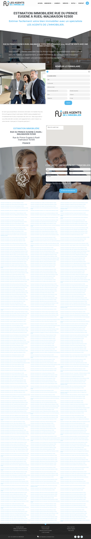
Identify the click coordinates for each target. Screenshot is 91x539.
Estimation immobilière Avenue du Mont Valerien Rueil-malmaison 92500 (15, 439)
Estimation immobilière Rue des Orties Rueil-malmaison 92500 (13, 392)
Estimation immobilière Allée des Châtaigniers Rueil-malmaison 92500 (14, 210)
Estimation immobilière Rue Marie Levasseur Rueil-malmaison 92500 (14, 311)
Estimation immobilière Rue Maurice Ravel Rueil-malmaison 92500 (43, 289)
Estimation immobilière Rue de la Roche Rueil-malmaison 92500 (13, 247)
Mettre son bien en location (20, 528)
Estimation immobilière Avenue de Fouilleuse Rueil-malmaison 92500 (73, 231)
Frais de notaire (45, 528)
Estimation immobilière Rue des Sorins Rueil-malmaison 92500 (72, 284)
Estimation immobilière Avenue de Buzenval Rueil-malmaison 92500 (44, 479)
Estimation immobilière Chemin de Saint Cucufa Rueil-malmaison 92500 (74, 335)
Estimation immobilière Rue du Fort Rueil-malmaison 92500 (71, 352)
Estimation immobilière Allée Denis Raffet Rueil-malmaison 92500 (73, 515)
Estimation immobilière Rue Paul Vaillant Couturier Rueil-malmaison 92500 (74, 251)
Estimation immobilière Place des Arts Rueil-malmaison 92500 (43, 251)
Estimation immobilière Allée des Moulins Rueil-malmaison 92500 (43, 249)
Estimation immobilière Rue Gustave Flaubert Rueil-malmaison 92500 (14, 402)
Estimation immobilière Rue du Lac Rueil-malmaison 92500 (12, 206)
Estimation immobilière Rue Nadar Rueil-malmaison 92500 (71, 342)
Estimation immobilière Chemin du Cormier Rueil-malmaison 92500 (14, 217)
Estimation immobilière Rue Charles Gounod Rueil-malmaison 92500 (44, 469)
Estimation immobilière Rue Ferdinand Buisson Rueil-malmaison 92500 (14, 306)
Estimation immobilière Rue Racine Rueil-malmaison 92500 (42, 390)
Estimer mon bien (45, 527)
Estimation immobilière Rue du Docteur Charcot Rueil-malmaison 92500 (74, 425)
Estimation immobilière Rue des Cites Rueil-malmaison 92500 (72, 240)
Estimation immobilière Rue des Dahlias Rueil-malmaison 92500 (43, 336)
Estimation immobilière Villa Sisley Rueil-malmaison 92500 (12, 378)
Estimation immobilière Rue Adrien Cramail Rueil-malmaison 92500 (44, 350)
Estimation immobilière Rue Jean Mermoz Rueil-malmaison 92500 (13, 319)
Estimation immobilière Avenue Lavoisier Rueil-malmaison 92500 (13, 444)
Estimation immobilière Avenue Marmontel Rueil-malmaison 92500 (14, 463)
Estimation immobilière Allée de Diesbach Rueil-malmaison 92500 (73, 390)
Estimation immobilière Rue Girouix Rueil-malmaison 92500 (42, 361)
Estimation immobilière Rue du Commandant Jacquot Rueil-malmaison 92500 (44, 208)
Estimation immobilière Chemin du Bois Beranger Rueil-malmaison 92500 (45, 258)
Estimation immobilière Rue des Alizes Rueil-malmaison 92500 (72, 292)
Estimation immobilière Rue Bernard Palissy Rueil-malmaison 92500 (73, 325)
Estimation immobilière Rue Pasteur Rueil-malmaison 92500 (72, 415)
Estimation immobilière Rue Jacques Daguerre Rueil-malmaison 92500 (14, 467)
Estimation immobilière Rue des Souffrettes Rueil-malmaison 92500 (44, 376)
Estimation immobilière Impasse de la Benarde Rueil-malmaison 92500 (74, 315)
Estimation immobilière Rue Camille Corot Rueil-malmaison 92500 (43, 202)
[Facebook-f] (75, 537)
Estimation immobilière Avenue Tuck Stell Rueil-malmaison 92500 (43, 503)
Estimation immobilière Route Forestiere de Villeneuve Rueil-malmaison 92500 (15, 508)
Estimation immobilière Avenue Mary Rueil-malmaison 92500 (12, 338)
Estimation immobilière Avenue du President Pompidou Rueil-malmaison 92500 (45, 245)
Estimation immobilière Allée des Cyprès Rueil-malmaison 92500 (43, 261)
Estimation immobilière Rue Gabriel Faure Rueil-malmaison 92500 (73, 348)
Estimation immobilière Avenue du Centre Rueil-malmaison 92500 (13, 513)
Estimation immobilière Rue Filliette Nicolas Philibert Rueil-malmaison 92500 (15, 520)
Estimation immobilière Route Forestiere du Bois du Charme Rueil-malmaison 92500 (14, 235)
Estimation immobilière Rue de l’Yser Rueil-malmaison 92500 (42, 345)
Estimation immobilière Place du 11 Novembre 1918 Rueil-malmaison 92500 (75, 373)
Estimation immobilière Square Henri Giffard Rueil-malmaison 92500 (73, 356)
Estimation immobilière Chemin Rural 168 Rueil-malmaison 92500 (13, 304)
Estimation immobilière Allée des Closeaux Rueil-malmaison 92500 (73, 278)
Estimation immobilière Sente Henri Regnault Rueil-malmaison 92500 (14, 251)
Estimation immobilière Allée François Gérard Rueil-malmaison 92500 (73, 516)
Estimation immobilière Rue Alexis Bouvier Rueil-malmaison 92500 (43, 330)
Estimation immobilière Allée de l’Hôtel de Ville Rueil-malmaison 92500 (74, 459)
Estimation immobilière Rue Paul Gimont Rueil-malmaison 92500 (73, 518)
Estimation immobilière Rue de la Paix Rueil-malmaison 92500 (43, 433)
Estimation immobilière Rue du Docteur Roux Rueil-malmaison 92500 (14, 299)
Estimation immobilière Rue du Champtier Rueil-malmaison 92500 (13, 499)
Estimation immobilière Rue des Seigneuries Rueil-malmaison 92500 (14, 518)
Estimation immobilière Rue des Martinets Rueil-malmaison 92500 (13, 400)
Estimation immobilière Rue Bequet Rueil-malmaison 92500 (12, 220)
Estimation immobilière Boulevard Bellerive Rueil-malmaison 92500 (73, 464)
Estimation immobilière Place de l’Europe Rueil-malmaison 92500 (13, 406)
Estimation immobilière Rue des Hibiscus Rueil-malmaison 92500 (13, 461)
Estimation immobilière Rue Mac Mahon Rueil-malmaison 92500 (13, 278)
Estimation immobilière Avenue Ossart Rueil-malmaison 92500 (13, 239)
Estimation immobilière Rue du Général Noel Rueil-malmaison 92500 (73, 233)
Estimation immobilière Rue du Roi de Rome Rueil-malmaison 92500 (14, 511)
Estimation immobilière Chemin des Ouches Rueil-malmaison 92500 (44, 383)
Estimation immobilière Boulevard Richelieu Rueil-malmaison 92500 (44, 459)
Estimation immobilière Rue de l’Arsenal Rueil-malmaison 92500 (43, 237)
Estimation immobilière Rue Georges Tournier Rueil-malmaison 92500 (44, 407)
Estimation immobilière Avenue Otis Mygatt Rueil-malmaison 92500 (44, 254)
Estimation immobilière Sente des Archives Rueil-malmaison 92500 (14, 383)
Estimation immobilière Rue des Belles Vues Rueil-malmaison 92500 (14, 291)
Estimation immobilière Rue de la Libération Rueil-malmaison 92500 (73, 229)
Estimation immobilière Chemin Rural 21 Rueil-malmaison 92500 (72, 319)
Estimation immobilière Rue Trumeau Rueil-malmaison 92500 (42, 373)
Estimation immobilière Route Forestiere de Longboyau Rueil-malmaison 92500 (74, 419)
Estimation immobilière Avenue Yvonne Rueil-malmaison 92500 (13, 297)
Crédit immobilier (45, 532)
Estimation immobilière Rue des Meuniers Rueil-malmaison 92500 (13, 261)
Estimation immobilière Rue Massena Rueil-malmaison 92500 (72, 509)
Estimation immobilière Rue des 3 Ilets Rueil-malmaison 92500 (72, 406)
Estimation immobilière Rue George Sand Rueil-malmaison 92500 (13, 263)
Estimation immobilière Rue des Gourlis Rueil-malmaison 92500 (72, 423)
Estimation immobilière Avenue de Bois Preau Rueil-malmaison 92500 (74, 202)
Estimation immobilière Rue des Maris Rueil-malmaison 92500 (43, 426)
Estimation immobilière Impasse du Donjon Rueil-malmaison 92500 (44, 291)
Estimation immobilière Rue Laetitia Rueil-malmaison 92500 (12, 396)
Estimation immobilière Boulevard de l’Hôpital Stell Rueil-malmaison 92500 (74, 407)
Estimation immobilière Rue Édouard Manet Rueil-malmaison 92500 (14, 204)
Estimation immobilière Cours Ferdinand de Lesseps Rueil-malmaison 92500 (45, 442)
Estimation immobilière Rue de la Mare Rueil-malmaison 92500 (43, 276)
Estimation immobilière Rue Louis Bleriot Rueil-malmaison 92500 (43, 432)
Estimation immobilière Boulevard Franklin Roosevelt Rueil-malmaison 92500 (14, 470)
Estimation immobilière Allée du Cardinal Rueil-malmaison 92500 (73, 386)
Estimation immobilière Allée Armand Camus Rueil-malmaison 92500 (14, 347)
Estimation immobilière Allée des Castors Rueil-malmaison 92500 (13, 516)
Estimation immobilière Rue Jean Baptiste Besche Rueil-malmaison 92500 (74, 378)
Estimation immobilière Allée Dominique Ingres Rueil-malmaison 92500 (44, 513)
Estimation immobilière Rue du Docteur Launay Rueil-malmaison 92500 (44, 329)
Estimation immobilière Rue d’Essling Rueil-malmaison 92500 (12, 355)
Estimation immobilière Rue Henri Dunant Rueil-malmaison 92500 (73, 444)
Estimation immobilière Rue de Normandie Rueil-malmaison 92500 (44, 381)
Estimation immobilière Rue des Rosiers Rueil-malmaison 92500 (72, 463)
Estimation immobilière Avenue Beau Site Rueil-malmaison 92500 (73, 239)
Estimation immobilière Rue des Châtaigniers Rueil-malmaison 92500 (14, 390)
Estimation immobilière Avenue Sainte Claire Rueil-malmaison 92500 (14, 245)
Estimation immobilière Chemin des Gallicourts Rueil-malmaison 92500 (44, 404)
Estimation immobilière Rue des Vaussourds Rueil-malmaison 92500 (44, 494)
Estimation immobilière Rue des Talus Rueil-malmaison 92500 (72, 488)
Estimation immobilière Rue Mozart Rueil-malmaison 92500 (42, 355)
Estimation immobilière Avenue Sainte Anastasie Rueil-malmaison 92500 (45, 483)
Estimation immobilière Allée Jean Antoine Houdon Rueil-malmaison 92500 (75, 461)
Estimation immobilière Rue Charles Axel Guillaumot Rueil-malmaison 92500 (75, 473)
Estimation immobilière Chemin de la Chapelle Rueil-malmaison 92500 (14, 207)
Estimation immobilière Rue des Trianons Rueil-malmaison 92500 (43, 481)
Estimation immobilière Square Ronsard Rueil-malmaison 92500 (72, 485)
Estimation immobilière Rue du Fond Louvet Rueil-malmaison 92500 (73, 513)
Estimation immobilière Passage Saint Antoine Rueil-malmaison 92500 (74, 404)
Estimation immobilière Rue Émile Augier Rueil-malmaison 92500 (73, 499)
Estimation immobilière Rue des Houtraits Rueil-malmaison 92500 (13, 370)
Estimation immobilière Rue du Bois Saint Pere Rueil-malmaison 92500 (74, 323)
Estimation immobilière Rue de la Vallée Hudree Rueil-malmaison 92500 (15, 313)
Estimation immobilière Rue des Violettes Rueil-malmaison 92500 (13, 473)
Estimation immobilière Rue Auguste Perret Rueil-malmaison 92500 (73, 343)
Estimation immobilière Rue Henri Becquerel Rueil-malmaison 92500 (14, 457)
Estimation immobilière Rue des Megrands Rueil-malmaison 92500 (14, 233)
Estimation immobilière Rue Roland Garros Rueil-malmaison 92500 (44, 316)
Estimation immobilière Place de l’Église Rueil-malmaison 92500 (13, 227)
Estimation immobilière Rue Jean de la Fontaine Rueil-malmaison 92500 (74, 243)
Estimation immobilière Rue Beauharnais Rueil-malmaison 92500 (13, 430)
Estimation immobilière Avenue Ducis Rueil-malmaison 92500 (72, 206)
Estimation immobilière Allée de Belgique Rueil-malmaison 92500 (43, 223)
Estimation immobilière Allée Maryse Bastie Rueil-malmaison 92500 (14, 492)
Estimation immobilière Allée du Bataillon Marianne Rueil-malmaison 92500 (75, 421)
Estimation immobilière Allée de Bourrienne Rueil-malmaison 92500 (14, 315)
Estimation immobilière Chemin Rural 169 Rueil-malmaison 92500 (43, 428)
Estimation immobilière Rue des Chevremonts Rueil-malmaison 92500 (14, 259)
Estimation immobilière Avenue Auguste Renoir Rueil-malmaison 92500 (14, 501)
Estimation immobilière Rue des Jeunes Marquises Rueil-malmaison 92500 (45, 396)
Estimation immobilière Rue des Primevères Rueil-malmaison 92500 (44, 297)
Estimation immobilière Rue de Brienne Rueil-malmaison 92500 (13, 276)
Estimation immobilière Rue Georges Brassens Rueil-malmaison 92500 (74, 285)
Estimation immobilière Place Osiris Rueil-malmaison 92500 (72, 479)
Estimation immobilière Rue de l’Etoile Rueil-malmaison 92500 (43, 366)
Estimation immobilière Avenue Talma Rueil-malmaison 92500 (13, 421)
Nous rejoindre (71, 527)
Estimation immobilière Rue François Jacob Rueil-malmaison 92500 (43, 419)
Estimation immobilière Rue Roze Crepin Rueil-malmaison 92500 (73, 213)
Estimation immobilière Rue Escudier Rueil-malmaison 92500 (12, 274)
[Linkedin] (82, 537)
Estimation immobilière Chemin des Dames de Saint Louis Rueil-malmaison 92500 (45, 226)
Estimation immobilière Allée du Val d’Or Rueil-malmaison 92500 (13, 361)
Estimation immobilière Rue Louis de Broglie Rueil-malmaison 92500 (73, 221)
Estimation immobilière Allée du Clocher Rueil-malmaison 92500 (72, 481)
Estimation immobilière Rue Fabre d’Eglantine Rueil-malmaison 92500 (14, 376)
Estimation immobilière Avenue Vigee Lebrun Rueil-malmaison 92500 (14, 451)
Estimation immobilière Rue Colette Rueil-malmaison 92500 (12, 503)
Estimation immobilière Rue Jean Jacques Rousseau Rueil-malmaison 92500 (45, 364)
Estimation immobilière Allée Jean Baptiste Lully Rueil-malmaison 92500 (74, 394)
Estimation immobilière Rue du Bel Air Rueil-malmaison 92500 (43, 425)
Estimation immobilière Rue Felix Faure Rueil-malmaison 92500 (72, 396)
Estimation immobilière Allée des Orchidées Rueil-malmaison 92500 (44, 287)
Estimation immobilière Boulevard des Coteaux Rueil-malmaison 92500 (14, 432)
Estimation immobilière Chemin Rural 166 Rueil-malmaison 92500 (43, 421)
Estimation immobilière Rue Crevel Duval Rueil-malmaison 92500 (73, 492)
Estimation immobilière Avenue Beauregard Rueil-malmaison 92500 (44, 518)
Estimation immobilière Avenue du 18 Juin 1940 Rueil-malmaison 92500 (14, 449)
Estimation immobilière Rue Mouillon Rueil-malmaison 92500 (42, 292)
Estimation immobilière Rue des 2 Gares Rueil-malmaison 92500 (43, 279)
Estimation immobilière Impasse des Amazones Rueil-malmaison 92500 (44, 315)
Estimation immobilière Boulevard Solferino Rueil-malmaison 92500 (14, 269)
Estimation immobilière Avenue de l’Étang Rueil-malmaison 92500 (43, 269)
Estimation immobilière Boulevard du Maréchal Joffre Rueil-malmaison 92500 (74, 371)
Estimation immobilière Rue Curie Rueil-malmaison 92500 (12, 325)
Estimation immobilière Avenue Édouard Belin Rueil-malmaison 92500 (44, 415)
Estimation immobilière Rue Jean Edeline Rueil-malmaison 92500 (13, 340)
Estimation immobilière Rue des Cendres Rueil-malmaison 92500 (73, 294)
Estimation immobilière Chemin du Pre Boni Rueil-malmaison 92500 (73, 336)
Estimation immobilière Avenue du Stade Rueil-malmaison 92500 (73, 359)
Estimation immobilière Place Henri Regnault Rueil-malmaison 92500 (14, 214)
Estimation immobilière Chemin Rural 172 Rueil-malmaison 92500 (43, 505)
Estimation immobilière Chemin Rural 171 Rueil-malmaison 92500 (13, 213)
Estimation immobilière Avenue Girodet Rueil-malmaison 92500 (72, 381)
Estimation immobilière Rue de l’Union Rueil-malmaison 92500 (43, 342)
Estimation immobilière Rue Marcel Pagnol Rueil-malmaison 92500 (43, 204)
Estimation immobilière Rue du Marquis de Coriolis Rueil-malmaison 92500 (15, 475)
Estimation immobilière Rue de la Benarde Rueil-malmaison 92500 (43, 507)
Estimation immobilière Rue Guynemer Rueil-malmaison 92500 (72, 220)
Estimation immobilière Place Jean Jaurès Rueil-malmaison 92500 (73, 503)
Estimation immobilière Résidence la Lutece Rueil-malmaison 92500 (14, 329)
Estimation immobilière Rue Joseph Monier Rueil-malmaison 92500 (73, 309)
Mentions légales (71, 528)
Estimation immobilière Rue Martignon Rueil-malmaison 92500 (72, 329)
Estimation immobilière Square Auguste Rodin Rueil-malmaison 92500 (44, 417)
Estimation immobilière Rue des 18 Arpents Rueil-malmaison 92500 (44, 272)
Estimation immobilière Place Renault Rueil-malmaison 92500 (72, 272)
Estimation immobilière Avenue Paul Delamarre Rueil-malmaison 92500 (15, 335)
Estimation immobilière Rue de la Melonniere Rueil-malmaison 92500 (44, 499)
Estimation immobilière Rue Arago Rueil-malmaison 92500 (71, 489)
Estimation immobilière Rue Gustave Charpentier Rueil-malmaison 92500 (45, 406)
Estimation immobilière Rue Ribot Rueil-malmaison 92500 (71, 340)
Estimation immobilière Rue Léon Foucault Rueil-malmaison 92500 (43, 402)
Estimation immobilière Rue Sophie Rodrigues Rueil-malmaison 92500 (44, 217)
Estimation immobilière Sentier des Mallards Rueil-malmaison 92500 (14, 477)
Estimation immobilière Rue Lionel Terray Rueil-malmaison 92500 (43, 464)
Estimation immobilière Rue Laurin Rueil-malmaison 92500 (12, 202)
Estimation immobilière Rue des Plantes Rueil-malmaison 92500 (72, 311)
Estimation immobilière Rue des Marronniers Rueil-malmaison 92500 (73, 442)
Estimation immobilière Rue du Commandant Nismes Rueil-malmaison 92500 (74, 218)
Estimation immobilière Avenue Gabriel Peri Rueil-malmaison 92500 (44, 256)
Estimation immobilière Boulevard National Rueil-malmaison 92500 (44, 511)
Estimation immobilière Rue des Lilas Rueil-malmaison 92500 (12, 368)
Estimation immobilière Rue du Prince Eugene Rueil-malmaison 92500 (14, 292)
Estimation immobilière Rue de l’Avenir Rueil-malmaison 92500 (43, 515)
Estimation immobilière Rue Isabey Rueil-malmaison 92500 (42, 423)
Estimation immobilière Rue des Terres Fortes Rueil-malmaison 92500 (74, 453)
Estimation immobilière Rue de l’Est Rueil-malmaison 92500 (42, 278)
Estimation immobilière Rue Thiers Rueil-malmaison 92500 (42, 247)
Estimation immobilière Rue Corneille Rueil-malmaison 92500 (42, 296)
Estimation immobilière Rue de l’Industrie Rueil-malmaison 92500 (43, 444)
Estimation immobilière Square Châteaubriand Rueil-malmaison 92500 (44, 411)
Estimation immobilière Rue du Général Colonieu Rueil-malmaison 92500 (15, 342)
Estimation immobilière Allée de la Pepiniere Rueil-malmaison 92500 (44, 492)
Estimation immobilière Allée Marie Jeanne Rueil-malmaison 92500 (43, 301)
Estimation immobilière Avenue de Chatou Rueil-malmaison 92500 (43, 239)
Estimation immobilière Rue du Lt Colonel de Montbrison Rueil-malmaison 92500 (74, 317)
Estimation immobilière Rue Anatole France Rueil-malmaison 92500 (73, 247)
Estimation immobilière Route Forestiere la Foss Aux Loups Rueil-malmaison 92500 (45, 241)
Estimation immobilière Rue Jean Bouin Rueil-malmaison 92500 (43, 445)
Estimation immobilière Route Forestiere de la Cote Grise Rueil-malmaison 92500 (75, 434)
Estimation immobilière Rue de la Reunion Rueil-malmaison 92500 (13, 316)
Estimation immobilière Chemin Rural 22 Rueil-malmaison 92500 (43, 263)
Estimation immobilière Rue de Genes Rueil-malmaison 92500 (72, 271)
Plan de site (71, 530)
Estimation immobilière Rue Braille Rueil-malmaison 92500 (71, 234)
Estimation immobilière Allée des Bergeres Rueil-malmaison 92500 (14, 522)
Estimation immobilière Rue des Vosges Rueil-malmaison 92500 (13, 352)
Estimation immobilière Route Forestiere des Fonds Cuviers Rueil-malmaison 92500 (73, 384)
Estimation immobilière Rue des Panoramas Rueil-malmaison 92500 (73, 301)
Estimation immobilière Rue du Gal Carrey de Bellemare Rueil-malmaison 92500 (45, 388)
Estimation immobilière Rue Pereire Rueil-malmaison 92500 (12, 364)
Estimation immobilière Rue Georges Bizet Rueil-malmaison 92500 (73, 511)
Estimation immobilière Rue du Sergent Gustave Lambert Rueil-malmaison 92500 (15, 419)
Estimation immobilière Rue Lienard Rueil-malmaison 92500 (72, 338)
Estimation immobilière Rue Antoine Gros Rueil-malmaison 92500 (73, 428)
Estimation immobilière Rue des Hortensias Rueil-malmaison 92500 (44, 392)
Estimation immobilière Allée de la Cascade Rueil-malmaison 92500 (14, 271)
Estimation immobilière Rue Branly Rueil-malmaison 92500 (71, 361)
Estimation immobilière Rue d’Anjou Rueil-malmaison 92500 (12, 366)
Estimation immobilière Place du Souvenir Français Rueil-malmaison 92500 (45, 325)
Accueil (40, 3)
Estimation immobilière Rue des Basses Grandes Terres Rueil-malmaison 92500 (45, 413)
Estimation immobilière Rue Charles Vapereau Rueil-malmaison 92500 (74, 350)
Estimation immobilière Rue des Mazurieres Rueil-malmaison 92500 (44, 457)
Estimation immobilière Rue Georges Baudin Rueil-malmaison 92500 (44, 231)
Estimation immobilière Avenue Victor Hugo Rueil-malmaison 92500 (73, 362)
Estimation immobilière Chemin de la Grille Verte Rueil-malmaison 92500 (45, 243)
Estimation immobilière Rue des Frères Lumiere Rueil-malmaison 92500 (15, 433)
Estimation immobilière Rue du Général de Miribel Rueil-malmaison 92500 (15, 362)
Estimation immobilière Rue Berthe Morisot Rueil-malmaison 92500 (44, 455)
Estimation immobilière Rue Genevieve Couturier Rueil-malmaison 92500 (45, 522)
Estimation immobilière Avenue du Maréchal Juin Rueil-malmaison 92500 (74, 364)
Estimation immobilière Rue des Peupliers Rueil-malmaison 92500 (13, 411)
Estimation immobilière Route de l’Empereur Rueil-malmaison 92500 (14, 296)
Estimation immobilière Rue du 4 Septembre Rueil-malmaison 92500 (73, 303)
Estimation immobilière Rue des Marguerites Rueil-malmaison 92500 (14, 252)
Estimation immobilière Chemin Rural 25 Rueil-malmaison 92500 (72, 345)
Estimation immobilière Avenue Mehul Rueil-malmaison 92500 (43, 449)
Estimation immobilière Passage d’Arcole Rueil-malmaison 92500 (73, 204)
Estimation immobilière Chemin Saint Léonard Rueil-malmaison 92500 (44, 473)
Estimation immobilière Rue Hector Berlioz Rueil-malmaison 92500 (44, 436)
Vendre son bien (20, 527)
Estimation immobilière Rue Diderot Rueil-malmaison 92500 (42, 497)
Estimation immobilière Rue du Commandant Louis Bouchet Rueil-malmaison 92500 (73, 208)
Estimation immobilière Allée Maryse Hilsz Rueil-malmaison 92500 (43, 299)
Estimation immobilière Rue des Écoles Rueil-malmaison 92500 (43, 453)
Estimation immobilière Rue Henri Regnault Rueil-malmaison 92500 (44, 306)
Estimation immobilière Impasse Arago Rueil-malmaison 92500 (43, 359)
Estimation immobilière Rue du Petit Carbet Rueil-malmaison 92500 (73, 269)
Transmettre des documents (20, 530)
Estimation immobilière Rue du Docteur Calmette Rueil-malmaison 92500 (15, 258)
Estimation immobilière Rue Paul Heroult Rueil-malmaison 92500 (73, 457)
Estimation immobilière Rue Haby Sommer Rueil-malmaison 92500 (73, 449)
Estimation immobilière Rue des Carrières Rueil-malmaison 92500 (73, 494)
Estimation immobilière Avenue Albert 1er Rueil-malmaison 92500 (73, 417)
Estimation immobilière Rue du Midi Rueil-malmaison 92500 (72, 376)
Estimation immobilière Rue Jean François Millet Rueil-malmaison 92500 (44, 451)
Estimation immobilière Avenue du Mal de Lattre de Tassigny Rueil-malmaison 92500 (73, 393)
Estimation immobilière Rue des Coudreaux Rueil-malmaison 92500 (44, 347)
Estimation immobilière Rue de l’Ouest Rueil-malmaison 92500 (43, 394)
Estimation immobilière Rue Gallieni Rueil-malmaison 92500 (72, 296)
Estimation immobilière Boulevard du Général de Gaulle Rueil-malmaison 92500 (45, 399)
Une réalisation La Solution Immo (46, 536)
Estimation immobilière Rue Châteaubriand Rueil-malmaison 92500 (14, 497)
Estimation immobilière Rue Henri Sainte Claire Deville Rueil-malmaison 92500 (74, 367)
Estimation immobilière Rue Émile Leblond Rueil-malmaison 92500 (43, 321)
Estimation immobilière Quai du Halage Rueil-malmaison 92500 (13, 398)
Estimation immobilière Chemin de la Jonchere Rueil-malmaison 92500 (14, 386)
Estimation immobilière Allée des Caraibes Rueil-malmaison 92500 (73, 380)
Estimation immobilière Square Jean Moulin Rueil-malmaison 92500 (14, 281)
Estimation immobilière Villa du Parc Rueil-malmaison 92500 (72, 447)
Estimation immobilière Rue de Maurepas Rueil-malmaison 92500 (13, 243)
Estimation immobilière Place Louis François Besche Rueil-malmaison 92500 (75, 355)
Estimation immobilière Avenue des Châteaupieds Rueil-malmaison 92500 (74, 313)
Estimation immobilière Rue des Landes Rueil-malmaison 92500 (13, 348)
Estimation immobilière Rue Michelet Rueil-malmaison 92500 (12, 509)
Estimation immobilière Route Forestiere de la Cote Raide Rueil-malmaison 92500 (75, 322)
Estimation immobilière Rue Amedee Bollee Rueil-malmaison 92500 (14, 237)
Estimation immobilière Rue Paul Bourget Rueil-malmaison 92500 (43, 488)
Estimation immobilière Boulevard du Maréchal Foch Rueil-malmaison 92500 (16, 412)
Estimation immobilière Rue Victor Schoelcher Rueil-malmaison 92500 (44, 313)
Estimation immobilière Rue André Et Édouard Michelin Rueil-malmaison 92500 (15, 309)
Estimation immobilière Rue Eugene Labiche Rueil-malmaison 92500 (14, 265)
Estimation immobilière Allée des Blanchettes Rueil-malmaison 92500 (73, 287)
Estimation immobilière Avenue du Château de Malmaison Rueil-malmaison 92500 (45, 353)
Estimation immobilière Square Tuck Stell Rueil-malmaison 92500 (43, 447)
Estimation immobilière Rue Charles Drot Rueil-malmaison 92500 (43, 400)
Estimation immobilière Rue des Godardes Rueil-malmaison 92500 (73, 374)
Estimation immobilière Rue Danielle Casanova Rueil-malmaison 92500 (44, 475)
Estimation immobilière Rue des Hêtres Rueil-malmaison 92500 (13, 240)
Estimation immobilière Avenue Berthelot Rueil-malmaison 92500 (73, 432)
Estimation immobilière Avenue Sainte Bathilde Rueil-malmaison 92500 (44, 303)
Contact (81, 3)
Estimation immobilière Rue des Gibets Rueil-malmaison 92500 (13, 301)
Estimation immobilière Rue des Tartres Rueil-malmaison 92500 (13, 423)
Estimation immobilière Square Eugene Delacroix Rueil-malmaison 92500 (74, 245)
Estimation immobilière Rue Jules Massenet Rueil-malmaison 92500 (44, 221)
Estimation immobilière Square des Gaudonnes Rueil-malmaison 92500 (45, 234)
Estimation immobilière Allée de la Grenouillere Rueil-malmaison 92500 (74, 426)
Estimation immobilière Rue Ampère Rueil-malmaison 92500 (42, 343)
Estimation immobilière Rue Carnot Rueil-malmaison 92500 (42, 477)
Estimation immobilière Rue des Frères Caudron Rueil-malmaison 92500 (15, 407)
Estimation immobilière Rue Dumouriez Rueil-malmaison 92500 (43, 378)
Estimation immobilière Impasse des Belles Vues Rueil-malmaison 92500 (74, 436)
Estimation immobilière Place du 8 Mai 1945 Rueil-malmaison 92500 (14, 471)
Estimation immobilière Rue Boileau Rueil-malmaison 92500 (12, 428)
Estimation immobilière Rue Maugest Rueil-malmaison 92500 (42, 304)
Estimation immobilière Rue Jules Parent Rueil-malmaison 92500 (43, 340)
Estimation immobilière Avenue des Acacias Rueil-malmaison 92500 (73, 225)
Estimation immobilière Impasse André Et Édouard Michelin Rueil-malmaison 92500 (73, 307)
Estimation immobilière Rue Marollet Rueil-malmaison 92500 (42, 430)
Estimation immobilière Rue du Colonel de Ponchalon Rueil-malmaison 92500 (74, 215)
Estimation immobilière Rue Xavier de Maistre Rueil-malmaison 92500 (73, 438)
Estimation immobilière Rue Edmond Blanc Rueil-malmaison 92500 (14, 442)
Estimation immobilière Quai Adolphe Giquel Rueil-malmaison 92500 (14, 343)
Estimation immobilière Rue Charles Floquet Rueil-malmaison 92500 (14, 374)
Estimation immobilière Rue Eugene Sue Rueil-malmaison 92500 (43, 206)
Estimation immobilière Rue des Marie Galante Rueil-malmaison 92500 (74, 274)
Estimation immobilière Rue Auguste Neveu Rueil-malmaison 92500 (73, 266)
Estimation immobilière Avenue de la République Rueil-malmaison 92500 (15, 256)
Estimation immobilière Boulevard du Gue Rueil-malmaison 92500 (73, 497)
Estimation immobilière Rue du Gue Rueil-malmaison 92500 (12, 223)
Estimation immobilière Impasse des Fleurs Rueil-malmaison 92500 (44, 362)
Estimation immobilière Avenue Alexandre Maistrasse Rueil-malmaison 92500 (14, 456)
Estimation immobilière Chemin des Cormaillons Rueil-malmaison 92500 (15, 515)
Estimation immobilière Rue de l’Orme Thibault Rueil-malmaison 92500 (74, 254)
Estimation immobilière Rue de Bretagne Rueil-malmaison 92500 (73, 327)
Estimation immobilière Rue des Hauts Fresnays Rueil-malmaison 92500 (15, 285)
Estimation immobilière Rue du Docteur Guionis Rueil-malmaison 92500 (74, 501)
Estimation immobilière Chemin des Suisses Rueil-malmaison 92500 (44, 323)
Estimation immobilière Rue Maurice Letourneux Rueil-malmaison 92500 (74, 483)
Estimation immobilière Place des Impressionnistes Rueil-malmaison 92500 (75, 304)
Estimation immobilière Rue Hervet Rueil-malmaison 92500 (12, 356)
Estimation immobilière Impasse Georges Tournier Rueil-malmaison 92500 (45, 214)
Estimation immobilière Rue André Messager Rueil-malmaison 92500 (44, 374)
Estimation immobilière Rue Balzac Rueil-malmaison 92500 (71, 402)
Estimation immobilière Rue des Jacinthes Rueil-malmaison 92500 (73, 475)
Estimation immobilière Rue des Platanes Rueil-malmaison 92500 (13, 505)
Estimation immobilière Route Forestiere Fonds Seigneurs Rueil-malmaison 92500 (75, 521)
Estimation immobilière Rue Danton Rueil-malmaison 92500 (72, 387)
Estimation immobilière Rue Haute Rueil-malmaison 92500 (71, 400)
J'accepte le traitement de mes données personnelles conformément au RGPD (64, 183)
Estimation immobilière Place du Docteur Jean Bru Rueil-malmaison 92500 (15, 359)
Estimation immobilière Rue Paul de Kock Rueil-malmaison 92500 (13, 294)
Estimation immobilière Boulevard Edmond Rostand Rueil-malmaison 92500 (15, 425)
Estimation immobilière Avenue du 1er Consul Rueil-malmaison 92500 (44, 213)
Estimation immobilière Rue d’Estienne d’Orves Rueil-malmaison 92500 (14, 485)
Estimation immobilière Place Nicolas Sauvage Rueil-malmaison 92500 (14, 417)
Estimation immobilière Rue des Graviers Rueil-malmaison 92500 (43, 471)
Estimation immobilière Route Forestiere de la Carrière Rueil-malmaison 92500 (74, 440)
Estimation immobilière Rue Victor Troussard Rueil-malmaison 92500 (73, 276)
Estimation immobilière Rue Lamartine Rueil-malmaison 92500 (43, 266)
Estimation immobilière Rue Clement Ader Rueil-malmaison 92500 (13, 323)
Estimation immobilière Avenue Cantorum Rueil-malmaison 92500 (13, 387)
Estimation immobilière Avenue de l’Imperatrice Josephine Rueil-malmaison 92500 (45, 440)
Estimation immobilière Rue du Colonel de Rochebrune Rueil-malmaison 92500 (74, 211)
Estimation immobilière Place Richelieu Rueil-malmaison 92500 (72, 398)
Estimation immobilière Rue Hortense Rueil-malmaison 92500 (43, 489)
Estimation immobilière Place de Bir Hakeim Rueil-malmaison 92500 (14, 447)
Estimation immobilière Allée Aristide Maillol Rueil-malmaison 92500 (14, 287)
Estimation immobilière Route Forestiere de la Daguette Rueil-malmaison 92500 (74, 451)
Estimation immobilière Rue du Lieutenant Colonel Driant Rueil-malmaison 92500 (45, 502)
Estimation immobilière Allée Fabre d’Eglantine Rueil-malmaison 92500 (14, 415)
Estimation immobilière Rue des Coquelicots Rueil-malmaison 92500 (14, 404)
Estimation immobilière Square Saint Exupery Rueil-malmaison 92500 (14, 350)
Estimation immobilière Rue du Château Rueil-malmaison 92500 (43, 281)
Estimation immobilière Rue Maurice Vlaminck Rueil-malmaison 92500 (14, 496)
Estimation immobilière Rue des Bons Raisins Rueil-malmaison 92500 (14, 426)
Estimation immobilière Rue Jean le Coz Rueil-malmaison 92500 (72, 258)
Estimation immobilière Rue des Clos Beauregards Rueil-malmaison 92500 (74, 237)
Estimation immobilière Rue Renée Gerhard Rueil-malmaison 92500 (73, 332)
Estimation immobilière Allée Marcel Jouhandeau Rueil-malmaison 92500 (15, 279)
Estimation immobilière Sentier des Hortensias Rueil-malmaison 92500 (44, 220)
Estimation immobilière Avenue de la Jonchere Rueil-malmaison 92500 (14, 481)
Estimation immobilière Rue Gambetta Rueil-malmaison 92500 (72, 259)
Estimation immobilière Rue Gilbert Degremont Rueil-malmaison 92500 (44, 285)
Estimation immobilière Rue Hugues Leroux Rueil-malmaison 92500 (14, 488)
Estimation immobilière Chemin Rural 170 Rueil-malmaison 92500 (43, 335)
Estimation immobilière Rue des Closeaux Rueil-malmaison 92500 (73, 265)
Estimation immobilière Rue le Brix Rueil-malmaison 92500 (12, 345)
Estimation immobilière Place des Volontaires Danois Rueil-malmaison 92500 (74, 282)
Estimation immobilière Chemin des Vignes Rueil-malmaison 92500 (44, 284)
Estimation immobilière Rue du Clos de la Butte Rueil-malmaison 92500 (14, 327)
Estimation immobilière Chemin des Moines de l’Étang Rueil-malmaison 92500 (14, 267)
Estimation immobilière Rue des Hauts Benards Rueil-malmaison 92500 (14, 445)
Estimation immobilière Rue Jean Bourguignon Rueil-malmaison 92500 (74, 223)
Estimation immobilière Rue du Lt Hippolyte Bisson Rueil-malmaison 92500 (74, 263)
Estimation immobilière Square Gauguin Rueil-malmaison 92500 (13, 321)
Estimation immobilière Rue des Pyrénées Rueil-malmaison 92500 (43, 309)
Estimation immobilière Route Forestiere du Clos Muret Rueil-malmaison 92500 (15, 490)
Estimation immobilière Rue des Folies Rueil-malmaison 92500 (43, 348)
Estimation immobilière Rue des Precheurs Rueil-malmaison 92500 (73, 330)
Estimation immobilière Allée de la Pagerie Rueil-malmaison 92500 (13, 459)
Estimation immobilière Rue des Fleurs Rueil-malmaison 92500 (43, 380)
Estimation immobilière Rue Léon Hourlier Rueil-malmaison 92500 (73, 347)
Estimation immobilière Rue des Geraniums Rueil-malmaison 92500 (73, 430)
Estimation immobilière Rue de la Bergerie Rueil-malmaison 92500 (73, 252)
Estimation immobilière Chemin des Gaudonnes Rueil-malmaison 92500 (74, 467)
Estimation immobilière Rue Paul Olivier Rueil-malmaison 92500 (43, 227)
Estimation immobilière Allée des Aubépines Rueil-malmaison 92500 (73, 249)
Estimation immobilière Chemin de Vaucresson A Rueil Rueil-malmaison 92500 (15, 483)
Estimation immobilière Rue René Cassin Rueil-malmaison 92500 (73, 496)
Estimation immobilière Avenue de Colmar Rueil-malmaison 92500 (13, 229)
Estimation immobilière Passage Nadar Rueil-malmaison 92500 (13, 438)
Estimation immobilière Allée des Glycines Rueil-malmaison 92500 (13, 249)
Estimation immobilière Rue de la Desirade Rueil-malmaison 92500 (14, 332)
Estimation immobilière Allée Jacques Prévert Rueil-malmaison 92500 (44, 461)
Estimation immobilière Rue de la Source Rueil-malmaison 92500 (13, 381)
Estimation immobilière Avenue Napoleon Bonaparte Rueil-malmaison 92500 (44, 357)
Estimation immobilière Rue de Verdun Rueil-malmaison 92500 (43, 327)
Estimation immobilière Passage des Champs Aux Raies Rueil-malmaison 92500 (45, 333)
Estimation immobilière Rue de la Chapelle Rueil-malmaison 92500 (14, 221)
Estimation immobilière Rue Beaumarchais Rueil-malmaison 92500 (73, 409)
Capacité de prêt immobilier (45, 530)
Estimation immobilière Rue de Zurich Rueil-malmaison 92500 (13, 289)
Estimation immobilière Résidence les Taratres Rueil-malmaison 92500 (44, 210)
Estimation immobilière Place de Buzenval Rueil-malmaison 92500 (13, 284)
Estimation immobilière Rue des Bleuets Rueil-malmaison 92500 (72, 368)
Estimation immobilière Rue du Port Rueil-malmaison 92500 (12, 373)
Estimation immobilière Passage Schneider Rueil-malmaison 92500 (44, 496)
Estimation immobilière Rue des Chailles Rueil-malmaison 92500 (72, 505)
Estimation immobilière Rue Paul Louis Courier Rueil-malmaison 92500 (74, 227)
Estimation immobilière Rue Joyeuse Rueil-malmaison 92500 (42, 409)
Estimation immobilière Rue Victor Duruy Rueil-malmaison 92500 (73, 261)
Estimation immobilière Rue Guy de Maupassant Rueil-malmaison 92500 (45, 259)
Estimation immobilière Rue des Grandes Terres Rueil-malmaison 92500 (15, 453)
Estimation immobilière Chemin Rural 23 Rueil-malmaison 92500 (43, 467)
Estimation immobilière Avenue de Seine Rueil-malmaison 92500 (73, 291)
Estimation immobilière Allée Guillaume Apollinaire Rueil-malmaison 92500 (45, 438)
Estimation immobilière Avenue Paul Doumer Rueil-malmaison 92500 (14, 409)
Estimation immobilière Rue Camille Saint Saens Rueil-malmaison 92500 (74, 455)
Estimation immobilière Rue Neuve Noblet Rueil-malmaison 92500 (43, 463)
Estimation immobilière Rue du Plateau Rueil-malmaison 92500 (43, 338)
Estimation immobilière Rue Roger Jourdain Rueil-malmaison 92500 (44, 520)
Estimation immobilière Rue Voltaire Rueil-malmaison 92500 (72, 469)
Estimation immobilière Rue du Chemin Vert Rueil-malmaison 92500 (73, 411)
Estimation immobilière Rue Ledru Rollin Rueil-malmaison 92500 (43, 265)
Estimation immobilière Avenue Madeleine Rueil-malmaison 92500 (73, 471)
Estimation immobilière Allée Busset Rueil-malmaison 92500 (72, 412)
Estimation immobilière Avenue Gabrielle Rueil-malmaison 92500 (13, 494)
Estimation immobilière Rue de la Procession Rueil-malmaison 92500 (73, 507)
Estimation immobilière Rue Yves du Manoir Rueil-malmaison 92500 (73, 256)
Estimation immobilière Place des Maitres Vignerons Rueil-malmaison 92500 (75, 279)
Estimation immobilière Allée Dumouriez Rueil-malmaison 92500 (43, 509)
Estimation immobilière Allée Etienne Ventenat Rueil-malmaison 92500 (14, 225)
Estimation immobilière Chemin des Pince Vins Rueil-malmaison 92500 (14, 272)
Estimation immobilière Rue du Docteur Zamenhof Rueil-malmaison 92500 (45, 319)
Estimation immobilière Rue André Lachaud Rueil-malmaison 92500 (73, 297)
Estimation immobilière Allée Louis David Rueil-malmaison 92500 (13, 380)
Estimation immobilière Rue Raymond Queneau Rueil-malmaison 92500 (74, 299)
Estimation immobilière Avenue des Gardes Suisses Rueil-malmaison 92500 (45, 386)
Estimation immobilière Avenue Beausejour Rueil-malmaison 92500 (44, 294)
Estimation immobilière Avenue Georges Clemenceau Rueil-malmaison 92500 (74, 477)
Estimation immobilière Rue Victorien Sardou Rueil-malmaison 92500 (44, 233)
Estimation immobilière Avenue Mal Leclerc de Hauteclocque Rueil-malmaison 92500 (44, 486)
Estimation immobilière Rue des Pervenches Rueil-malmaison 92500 (44, 516)
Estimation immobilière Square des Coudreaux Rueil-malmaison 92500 (44, 252)
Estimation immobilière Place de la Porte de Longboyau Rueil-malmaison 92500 (15, 465)
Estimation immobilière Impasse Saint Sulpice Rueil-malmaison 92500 (44, 274)
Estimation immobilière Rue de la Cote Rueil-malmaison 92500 (13, 479)
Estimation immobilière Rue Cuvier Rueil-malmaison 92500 (12, 303)
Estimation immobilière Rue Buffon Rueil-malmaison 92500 (12, 231)
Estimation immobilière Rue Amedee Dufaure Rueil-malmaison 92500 (44, 311)
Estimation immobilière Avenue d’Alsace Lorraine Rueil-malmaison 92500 (74, 445)
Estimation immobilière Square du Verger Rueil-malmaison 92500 (43, 229)
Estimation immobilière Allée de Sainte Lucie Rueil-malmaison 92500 (14, 254)
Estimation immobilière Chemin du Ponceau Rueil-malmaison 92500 (14, 436)
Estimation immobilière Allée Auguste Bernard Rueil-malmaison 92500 (14, 330)
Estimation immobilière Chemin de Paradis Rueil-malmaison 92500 (14, 336)
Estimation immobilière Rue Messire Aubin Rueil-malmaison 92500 (43, 368)
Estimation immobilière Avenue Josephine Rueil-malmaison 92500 (73, 289)
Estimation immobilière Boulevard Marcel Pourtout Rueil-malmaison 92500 (15, 394)
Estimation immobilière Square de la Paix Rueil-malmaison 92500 (43, 271)
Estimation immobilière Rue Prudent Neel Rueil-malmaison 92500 (43, 370)
